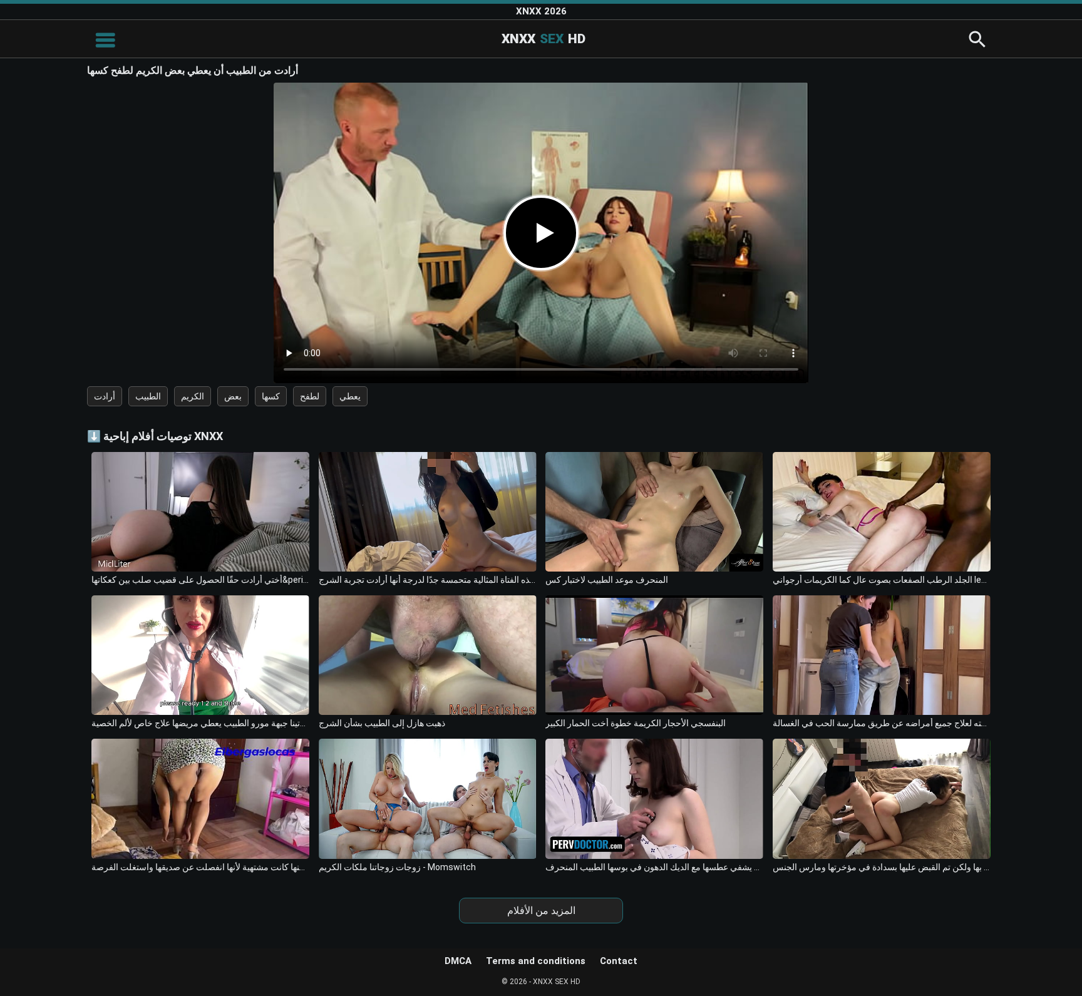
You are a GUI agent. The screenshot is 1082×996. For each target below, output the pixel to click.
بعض (233, 396)
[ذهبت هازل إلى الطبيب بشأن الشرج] (428, 655)
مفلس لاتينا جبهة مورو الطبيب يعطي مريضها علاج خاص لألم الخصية (200, 723)
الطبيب (148, 396)
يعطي (350, 396)
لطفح (309, 396)
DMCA (458, 961)
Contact (618, 961)
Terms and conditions (535, 961)
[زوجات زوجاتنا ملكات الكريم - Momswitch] (428, 798)
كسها (271, 396)
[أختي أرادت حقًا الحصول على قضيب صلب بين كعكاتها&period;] (200, 512)
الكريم (192, 396)
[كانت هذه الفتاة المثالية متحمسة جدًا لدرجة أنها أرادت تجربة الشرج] (428, 512)
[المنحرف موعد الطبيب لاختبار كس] (654, 512)
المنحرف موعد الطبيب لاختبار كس (606, 580)
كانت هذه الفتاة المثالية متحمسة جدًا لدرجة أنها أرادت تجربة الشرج (428, 580)
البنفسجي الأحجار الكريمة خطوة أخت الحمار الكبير (635, 723)
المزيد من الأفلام (541, 910)
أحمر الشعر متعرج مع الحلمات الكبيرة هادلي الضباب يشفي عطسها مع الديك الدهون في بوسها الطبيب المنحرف (654, 867)
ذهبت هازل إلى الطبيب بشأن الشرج (382, 723)
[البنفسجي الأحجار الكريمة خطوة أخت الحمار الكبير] (654, 655)
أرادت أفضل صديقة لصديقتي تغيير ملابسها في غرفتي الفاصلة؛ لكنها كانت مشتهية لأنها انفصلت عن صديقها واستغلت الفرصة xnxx (200, 867)
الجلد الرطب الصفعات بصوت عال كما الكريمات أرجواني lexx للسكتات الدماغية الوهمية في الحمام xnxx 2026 (882, 580)
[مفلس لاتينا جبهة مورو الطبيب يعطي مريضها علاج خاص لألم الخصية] (200, 655)
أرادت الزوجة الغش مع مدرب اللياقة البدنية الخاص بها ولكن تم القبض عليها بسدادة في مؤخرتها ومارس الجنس (882, 867)
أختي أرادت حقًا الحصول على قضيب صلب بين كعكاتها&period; (200, 580)
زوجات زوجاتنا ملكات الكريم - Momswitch (397, 867)
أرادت (104, 396)
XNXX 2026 (541, 11)
